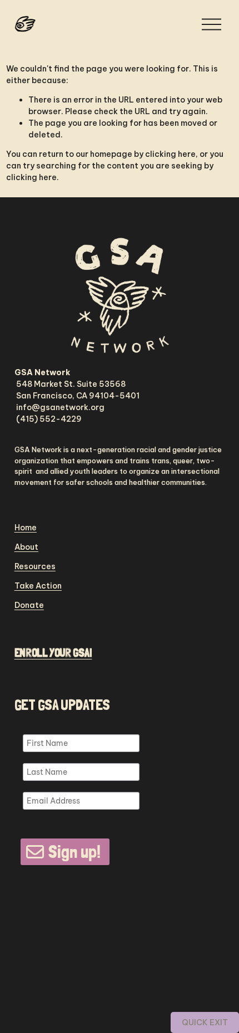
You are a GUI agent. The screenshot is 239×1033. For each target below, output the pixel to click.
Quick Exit (205, 1022)
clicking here (170, 154)
